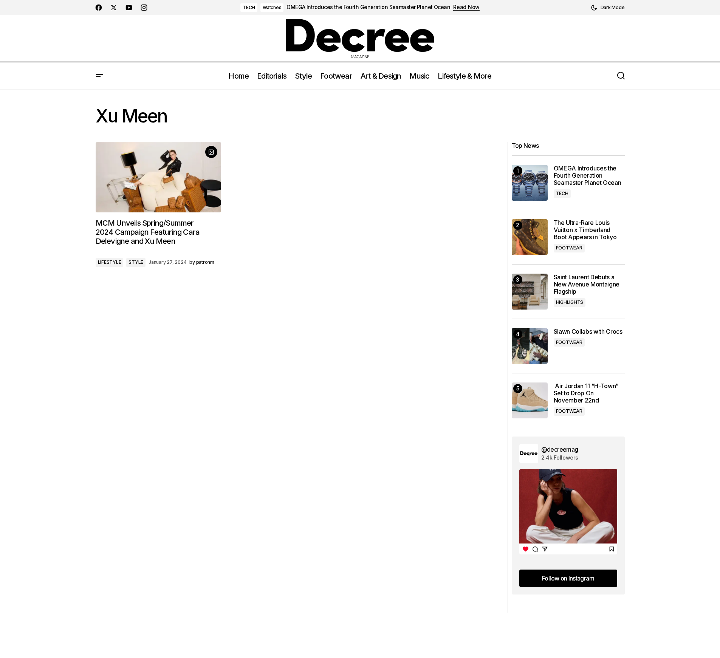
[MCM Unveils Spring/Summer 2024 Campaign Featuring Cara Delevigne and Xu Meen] (158, 177)
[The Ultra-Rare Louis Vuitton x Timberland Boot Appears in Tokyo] (530, 237)
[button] (608, 7)
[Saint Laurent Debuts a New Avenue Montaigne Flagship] (530, 292)
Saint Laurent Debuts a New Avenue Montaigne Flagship (587, 284)
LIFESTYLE (109, 262)
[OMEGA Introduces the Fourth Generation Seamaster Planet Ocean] (530, 183)
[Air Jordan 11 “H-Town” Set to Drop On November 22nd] (530, 400)
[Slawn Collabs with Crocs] (530, 346)
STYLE (136, 262)
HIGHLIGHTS (570, 302)
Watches (272, 7)
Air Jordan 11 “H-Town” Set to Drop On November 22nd (586, 393)
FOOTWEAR (569, 248)
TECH (249, 7)
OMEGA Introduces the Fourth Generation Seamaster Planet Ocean (368, 7)
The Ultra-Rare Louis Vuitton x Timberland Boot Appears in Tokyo (585, 230)
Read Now (466, 7)
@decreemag (559, 449)
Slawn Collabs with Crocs (588, 331)
